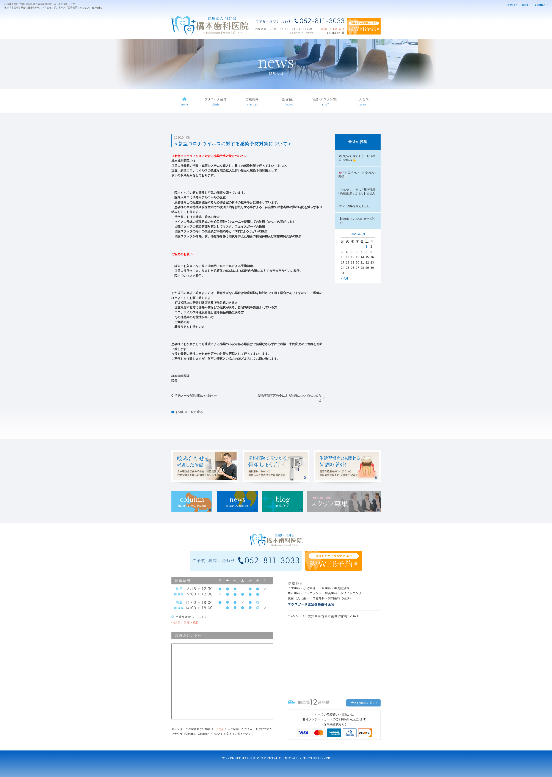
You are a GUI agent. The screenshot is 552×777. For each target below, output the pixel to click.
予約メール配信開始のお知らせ (196, 395)
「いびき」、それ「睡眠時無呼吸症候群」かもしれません (357, 191)
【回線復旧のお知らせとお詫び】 (357, 220)
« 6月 (344, 278)
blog (525, 4)
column (540, 4)
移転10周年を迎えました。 (355, 206)
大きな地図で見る (363, 703)
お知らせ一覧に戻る (189, 412)
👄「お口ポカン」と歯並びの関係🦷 (357, 174)
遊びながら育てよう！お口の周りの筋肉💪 (357, 158)
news (511, 4)
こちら (220, 729)
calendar (333, 32)
